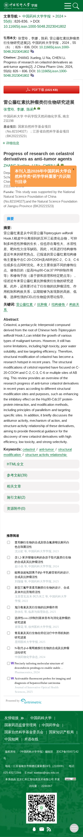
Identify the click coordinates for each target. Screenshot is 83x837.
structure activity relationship (46, 455)
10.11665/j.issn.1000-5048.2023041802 (35, 26)
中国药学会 (51, 725)
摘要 (10, 218)
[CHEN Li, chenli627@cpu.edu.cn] (58, 164)
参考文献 (17, 475)
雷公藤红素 (25, 304)
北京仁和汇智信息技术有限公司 (35, 779)
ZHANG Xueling (16, 166)
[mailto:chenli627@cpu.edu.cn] (38, 108)
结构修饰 (59, 304)
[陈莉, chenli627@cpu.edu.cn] (35, 108)
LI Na (36, 166)
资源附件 (16, 508)
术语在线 (31, 739)
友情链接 (11, 718)
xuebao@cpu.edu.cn (46, 772)
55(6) (8, 21)
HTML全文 (15, 464)
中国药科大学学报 (36, 16)
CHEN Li (50, 166)
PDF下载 (45, 90)
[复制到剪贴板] (32, 51)
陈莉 (30, 109)
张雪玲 (9, 109)
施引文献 (16, 497)
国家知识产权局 (61, 732)
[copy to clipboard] (32, 75)
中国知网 (11, 739)
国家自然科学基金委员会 (23, 732)
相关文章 (14, 486)
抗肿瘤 (42, 304)
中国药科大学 (41, 718)
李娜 (20, 109)
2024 (59, 16)
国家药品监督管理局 (20, 725)
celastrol (29, 449)
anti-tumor (47, 449)
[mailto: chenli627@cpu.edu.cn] (62, 165)
